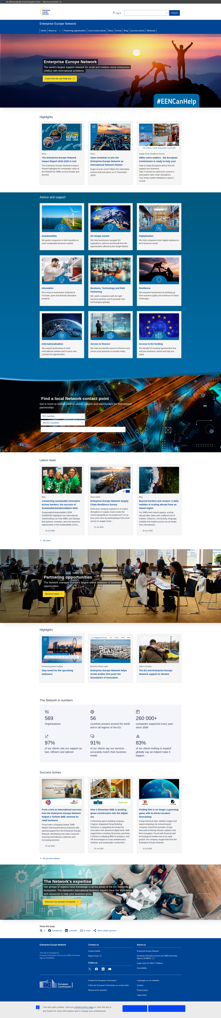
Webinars (151, 31)
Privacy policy (142, 990)
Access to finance (100, 344)
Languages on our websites (148, 980)
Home (43, 31)
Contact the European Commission (102, 980)
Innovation (47, 288)
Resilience (144, 288)
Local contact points (97, 31)
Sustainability (49, 236)
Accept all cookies (135, 1008)
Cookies (140, 985)
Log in (118, 13)
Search (174, 13)
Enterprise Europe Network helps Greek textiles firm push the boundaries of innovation (108, 674)
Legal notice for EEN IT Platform (150, 963)
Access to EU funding (151, 344)
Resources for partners (97, 990)
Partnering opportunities (75, 31)
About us (52, 31)
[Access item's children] (60, 30)
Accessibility (142, 968)
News (110, 31)
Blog (126, 31)
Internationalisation (52, 344)
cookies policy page (83, 1007)
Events (118, 31)
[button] (43, 930)
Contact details (94, 951)
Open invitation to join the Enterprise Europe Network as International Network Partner (106, 161)
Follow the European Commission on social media (108, 985)
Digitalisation (146, 236)
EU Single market (99, 236)
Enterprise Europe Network (53, 945)
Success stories (137, 31)
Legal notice (142, 995)
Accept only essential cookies (167, 1008)
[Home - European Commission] (45, 12)
